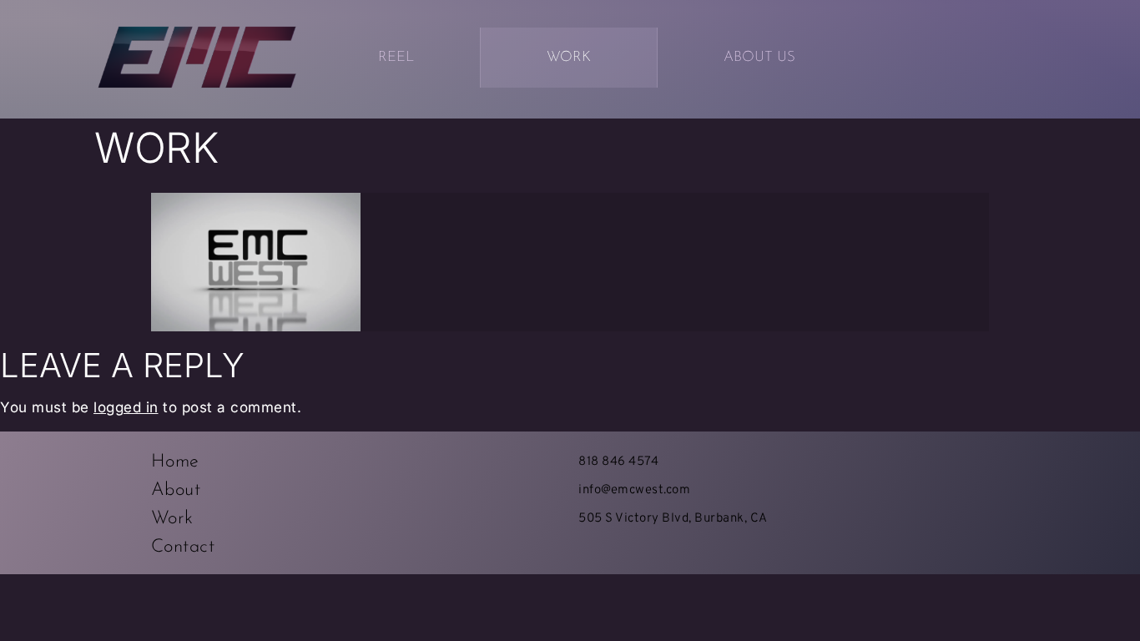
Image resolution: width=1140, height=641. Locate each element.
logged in (126, 407)
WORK (569, 57)
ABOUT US (759, 57)
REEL (396, 57)
